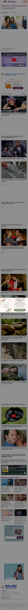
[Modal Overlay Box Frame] (14, 305)
